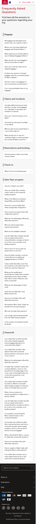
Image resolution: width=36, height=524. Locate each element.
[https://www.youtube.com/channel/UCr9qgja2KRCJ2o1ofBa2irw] (18, 507)
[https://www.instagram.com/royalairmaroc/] (13, 507)
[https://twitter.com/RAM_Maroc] (8, 507)
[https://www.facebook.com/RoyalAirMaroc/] (3, 507)
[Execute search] (32, 468)
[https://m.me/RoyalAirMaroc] (23, 507)
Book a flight (26, 2)
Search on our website (11, 468)
